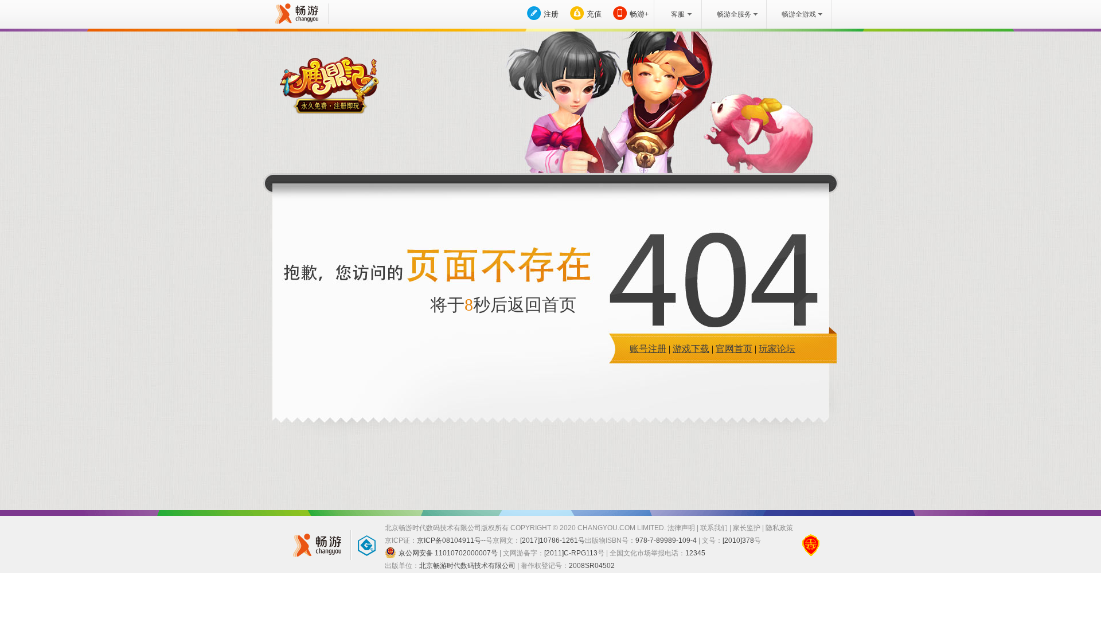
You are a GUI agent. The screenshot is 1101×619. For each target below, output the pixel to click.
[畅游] (295, 13)
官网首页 (734, 349)
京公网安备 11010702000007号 (448, 553)
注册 (551, 14)
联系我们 (714, 528)
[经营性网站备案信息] (811, 545)
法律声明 (681, 528)
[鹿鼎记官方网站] (329, 85)
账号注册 (648, 349)
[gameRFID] (361, 545)
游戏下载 (691, 349)
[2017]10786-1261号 (552, 540)
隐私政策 (779, 528)
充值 (594, 14)
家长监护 (746, 528)
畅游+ (639, 14)
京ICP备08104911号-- (451, 540)
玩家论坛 (777, 349)
